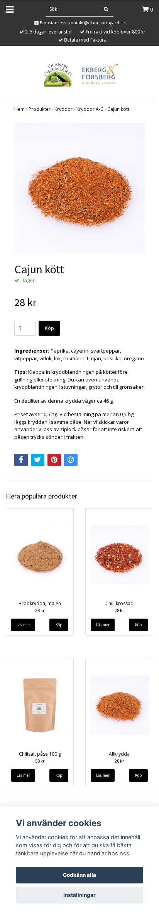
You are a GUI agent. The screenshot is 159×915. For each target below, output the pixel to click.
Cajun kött (118, 109)
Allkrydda (119, 754)
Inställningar (79, 895)
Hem (19, 109)
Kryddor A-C (89, 109)
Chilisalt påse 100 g (40, 754)
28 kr (39, 610)
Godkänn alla (79, 875)
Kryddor (63, 109)
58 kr (39, 761)
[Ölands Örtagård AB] (79, 73)
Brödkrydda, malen (40, 603)
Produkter (40, 109)
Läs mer (23, 624)
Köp (49, 328)
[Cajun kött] (79, 188)
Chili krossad (119, 603)
